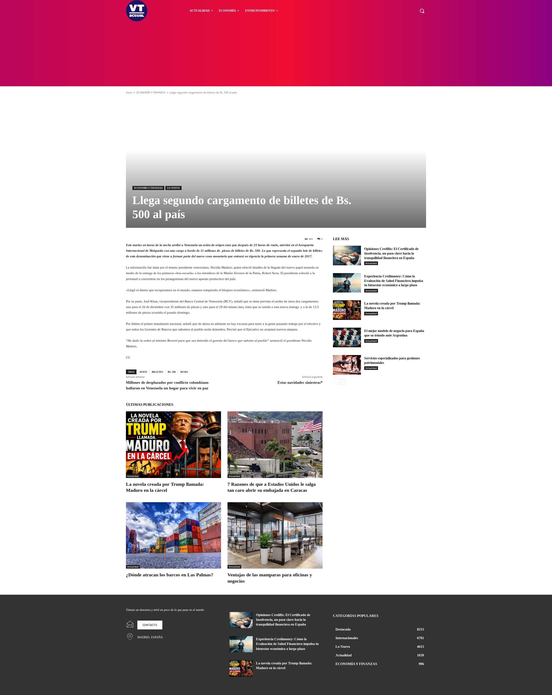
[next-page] (342, 382)
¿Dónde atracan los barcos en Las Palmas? (169, 574)
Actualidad (132, 476)
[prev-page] (335, 382)
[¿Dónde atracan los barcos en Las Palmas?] (173, 535)
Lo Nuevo (173, 188)
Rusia (184, 372)
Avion (143, 372)
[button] (422, 11)
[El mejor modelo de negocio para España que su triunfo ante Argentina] (347, 337)
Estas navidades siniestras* (300, 382)
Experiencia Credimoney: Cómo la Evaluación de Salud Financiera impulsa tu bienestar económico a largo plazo (393, 280)
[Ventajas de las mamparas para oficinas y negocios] (275, 535)
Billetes (157, 372)
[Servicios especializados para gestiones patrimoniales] (347, 365)
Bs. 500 (172, 372)
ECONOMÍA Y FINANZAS (150, 92)
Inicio (129, 92)
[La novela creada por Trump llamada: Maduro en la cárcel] (173, 444)
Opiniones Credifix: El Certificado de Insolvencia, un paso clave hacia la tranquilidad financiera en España (391, 253)
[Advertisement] (276, 54)
